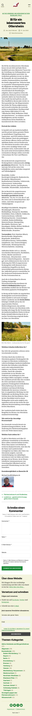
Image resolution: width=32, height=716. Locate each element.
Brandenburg (8, 661)
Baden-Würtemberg (10, 653)
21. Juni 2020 (24, 30)
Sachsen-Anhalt (9, 685)
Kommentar (5, 521)
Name (4, 537)
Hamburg (6, 666)
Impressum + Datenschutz (16, 709)
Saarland (6, 680)
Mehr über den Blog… (16, 587)
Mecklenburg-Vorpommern (13, 670)
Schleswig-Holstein (10, 688)
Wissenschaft (6, 697)
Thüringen (7, 690)
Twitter (22, 600)
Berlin (5, 658)
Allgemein (5, 649)
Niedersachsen (8, 673)
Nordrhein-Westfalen (10, 675)
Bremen (6, 663)
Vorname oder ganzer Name (10, 615)
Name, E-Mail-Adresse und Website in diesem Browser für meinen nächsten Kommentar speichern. (15, 562)
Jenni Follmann (12, 30)
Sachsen (6, 683)
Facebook (15, 600)
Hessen (6, 668)
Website (4, 552)
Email (3, 622)
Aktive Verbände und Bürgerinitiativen (16, 13)
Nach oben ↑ (16, 712)
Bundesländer (7, 651)
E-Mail (16, 606)
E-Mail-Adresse (7, 544)
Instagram (5, 602)
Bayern (5, 656)
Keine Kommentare (17, 33)
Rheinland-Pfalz (16, 15)
